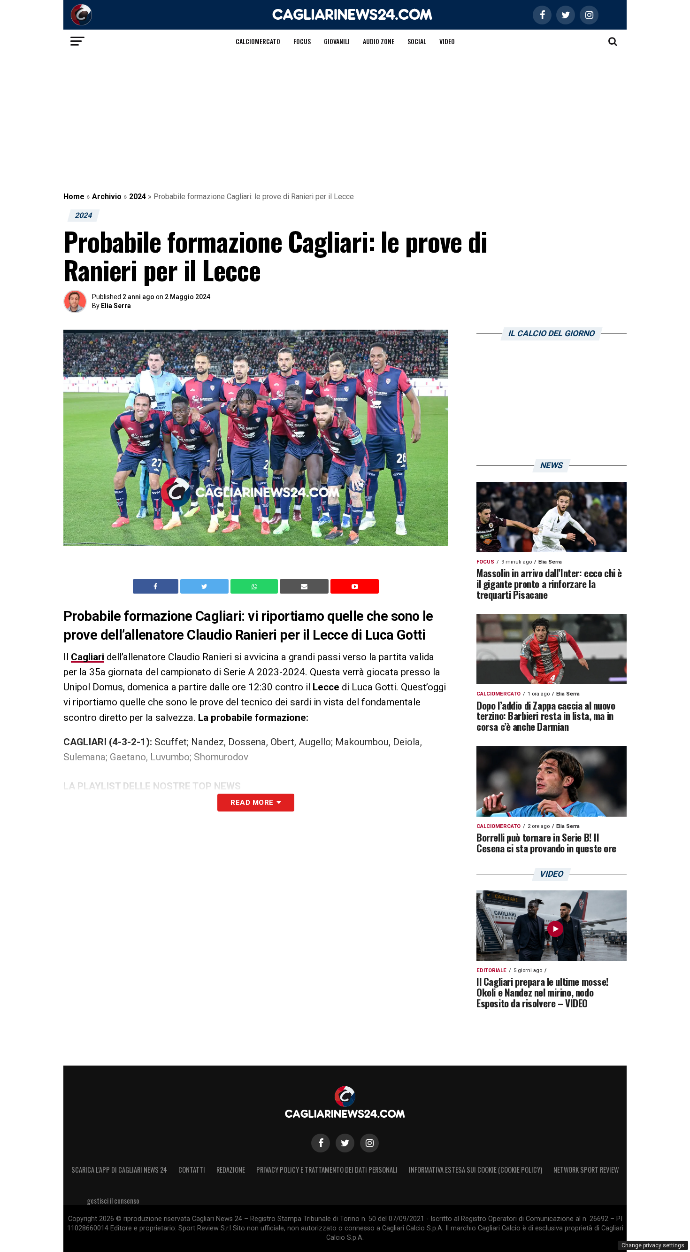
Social (416, 41)
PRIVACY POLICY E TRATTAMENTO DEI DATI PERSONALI (327, 1170)
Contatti (191, 1170)
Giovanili (337, 41)
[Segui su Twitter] (345, 1143)
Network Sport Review (586, 1170)
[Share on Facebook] (157, 586)
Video (447, 41)
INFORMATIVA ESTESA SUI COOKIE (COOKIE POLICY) (475, 1170)
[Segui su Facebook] (320, 1143)
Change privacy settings (652, 1245)
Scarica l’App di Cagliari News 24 (119, 1170)
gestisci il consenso (113, 1201)
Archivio (107, 196)
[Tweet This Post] (205, 586)
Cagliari (87, 657)
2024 (137, 196)
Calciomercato (258, 41)
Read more (251, 802)
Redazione (230, 1170)
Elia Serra (116, 305)
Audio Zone (378, 41)
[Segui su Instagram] (369, 1143)
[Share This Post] (255, 586)
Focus (302, 41)
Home (73, 196)
